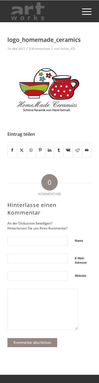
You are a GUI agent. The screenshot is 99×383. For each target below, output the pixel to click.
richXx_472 (68, 49)
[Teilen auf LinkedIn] (49, 150)
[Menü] (84, 11)
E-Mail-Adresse (81, 260)
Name (79, 240)
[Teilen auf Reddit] (77, 150)
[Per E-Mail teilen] (86, 150)
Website (80, 275)
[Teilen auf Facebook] (12, 150)
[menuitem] (84, 11)
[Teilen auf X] (21, 150)
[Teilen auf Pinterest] (40, 150)
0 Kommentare (39, 49)
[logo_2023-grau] (41, 11)
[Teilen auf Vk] (68, 150)
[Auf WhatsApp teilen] (31, 150)
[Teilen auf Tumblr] (59, 150)
